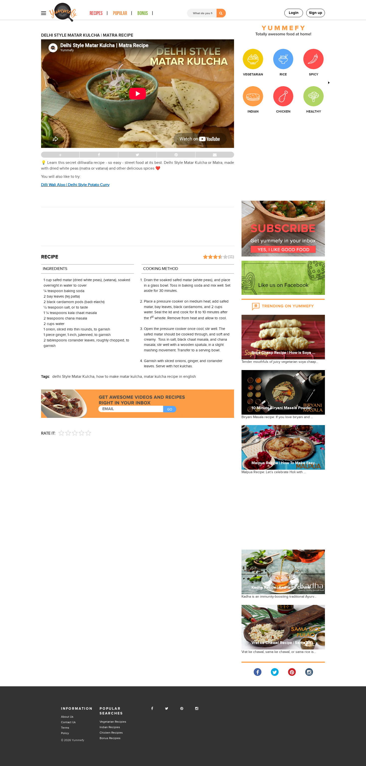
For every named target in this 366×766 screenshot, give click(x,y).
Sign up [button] (315, 12)
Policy (65, 733)
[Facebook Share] (257, 672)
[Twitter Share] (274, 672)
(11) (231, 257)
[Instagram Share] (309, 672)
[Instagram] (196, 708)
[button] (283, 228)
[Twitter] (166, 708)
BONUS (142, 13)
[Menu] (43, 12)
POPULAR (120, 13)
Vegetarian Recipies (113, 721)
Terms (65, 727)
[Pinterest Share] (292, 672)
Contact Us (68, 722)
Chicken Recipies (111, 732)
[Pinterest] (181, 708)
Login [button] (294, 12)
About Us (67, 716)
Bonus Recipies (110, 738)
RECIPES (96, 13)
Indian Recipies (110, 727)
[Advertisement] (137, 226)
